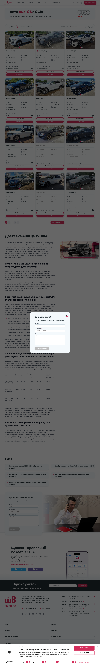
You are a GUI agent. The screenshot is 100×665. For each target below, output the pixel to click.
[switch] (44, 662)
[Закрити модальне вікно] (67, 315)
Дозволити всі (84, 647)
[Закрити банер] (97, 646)
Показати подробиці (83, 662)
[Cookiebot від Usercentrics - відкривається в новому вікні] (9, 662)
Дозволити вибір (84, 652)
